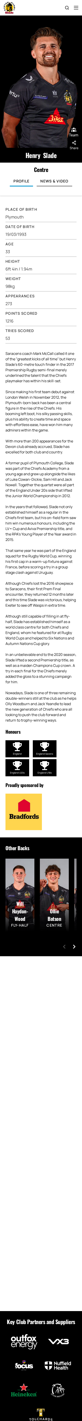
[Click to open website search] (67, 7)
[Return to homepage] (9, 8)
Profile (21, 181)
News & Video (54, 181)
